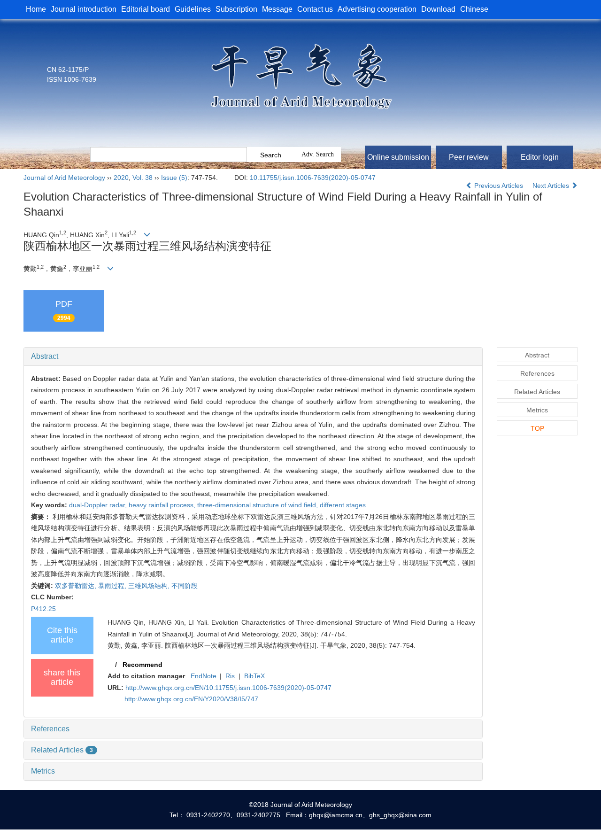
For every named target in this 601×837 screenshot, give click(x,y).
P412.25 (43, 608)
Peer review (469, 157)
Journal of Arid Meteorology (64, 177)
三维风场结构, (149, 585)
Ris (230, 676)
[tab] (253, 356)
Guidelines (193, 9)
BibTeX (254, 676)
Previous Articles (498, 185)
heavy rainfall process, (163, 505)
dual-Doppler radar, (99, 505)
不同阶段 (184, 585)
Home (36, 9)
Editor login (540, 157)
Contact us (315, 9)
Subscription (236, 9)
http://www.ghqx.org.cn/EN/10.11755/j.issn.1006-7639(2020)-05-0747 (228, 687)
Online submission (398, 157)
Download (438, 9)
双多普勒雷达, (76, 585)
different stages (343, 505)
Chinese (474, 9)
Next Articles (551, 185)
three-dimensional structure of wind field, (258, 505)
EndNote (203, 676)
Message (277, 9)
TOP (537, 428)
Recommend (142, 664)
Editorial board (145, 9)
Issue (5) (174, 177)
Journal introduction (83, 9)
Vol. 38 (142, 177)
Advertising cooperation (377, 9)
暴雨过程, (113, 585)
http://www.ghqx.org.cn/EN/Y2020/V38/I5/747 (191, 699)
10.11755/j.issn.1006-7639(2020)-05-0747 (313, 177)
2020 (121, 177)
